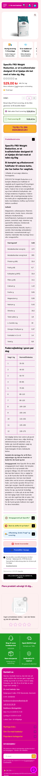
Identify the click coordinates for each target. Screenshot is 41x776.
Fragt (16, 86)
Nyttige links (9, 727)
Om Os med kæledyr (13, 731)
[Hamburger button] (5, 5)
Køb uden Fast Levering (17, 111)
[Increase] (34, 98)
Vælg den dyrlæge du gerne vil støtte (20, 576)
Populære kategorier (13, 736)
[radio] (6, 111)
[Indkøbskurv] (34, 5)
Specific (20, 571)
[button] (34, 756)
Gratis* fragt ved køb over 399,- (10, 54)
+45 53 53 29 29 (9, 704)
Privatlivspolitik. (7, 762)
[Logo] (14, 5)
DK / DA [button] (9, 770)
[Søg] (24, 5)
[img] (8, 79)
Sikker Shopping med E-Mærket (26, 54)
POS (22, 773)
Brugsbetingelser (28, 760)
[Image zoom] (35, 15)
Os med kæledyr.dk (15, 773)
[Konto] (29, 5)
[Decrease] (24, 98)
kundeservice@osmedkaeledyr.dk (15, 701)
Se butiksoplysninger (11, 566)
